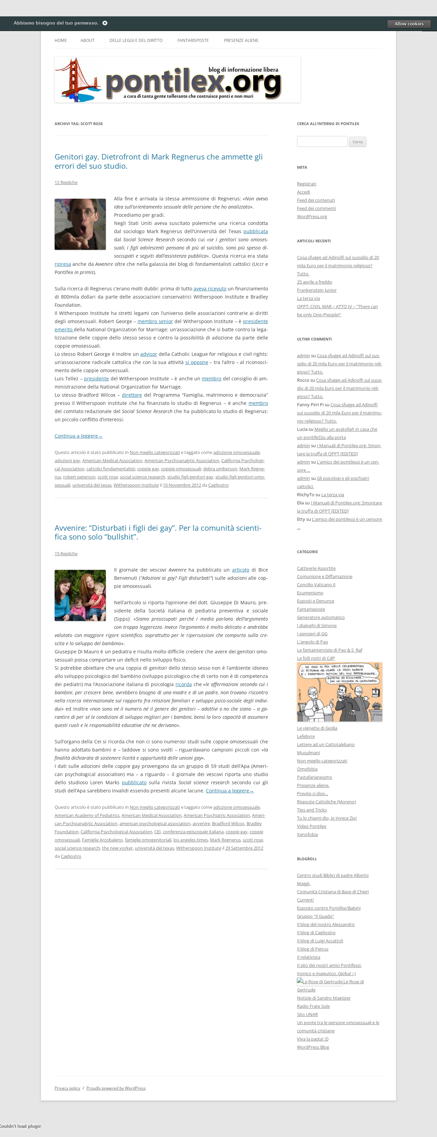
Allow (409, 24)
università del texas (92, 485)
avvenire (201, 823)
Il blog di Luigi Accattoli (320, 941)
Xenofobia (307, 834)
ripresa (63, 264)
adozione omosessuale (236, 452)
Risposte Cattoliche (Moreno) (326, 802)
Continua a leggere (79, 436)
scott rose (108, 477)
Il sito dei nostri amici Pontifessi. (329, 965)
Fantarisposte (193, 40)
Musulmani (308, 752)
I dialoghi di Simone (317, 625)
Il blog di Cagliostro (316, 932)
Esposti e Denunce (315, 601)
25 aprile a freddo (314, 282)
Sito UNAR (307, 1014)
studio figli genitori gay (190, 477)
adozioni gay (67, 460)
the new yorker (117, 848)
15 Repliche (66, 553)
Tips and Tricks (312, 810)
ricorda (183, 684)
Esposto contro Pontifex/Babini (329, 908)
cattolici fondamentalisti (110, 469)
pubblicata (255, 231)
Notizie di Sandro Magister (324, 998)
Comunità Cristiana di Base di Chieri (333, 892)
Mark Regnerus (225, 840)
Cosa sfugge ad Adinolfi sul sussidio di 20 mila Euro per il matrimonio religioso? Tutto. (338, 265)
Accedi (303, 192)
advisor (148, 354)
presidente (96, 378)
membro (211, 378)
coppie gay (148, 469)
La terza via (308, 298)
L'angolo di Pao (312, 642)
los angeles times (190, 840)
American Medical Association (112, 460)
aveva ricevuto (210, 288)
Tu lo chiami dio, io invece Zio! (327, 818)
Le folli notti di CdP (316, 658)
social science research (142, 477)
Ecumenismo (310, 593)
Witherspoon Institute (136, 485)
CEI (157, 832)
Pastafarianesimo (314, 777)
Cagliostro (218, 485)
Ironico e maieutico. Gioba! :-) (326, 973)
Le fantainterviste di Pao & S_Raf (329, 650)
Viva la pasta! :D (312, 1039)
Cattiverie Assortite (316, 568)
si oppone (196, 362)
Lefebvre (306, 736)
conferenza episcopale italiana (193, 832)
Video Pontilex (311, 826)
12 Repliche (66, 182)
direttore (132, 395)
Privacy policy (67, 1088)
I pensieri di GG (312, 634)
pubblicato (134, 782)
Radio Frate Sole (313, 1006)
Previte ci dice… (312, 793)
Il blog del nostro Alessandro (326, 924)
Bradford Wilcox (228, 823)
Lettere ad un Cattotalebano (326, 744)
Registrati (306, 184)
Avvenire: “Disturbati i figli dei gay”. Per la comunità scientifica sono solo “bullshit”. (158, 532)
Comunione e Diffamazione (324, 576)
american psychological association (155, 823)
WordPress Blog (313, 1047)
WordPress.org (312, 216)
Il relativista (308, 957)
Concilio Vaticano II (316, 584)
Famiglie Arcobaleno (102, 840)
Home (61, 40)
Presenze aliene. (241, 40)
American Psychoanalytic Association (181, 460)
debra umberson (220, 469)
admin (303, 355)
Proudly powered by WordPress (116, 1088)
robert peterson (79, 477)
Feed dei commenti (316, 208)
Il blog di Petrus (312, 949)
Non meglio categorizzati (155, 452)
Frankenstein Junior (317, 290)
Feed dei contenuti (316, 200)
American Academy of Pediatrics (87, 815)
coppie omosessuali (181, 469)
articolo (240, 569)
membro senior (155, 321)
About (88, 40)
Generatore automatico (321, 617)
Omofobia (307, 769)
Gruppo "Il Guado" (315, 916)
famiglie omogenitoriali (148, 840)
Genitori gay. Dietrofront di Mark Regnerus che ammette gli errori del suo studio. (159, 160)
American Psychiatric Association (217, 815)
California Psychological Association (116, 832)
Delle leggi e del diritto (136, 40)
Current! (305, 900)
